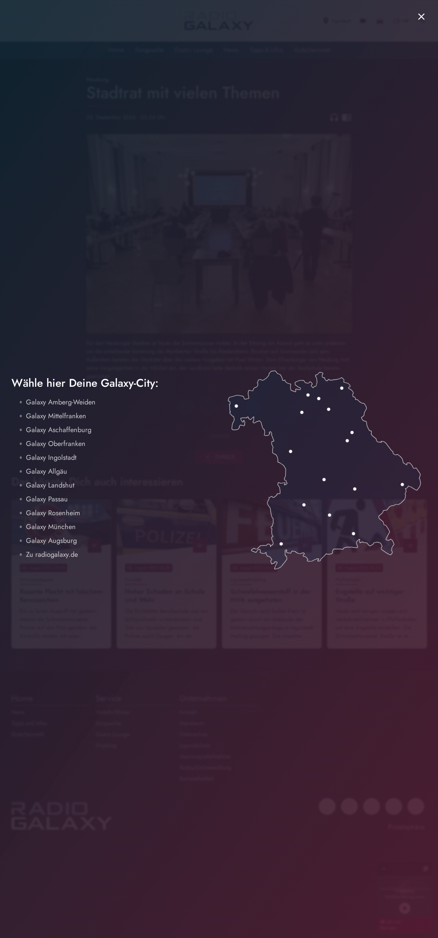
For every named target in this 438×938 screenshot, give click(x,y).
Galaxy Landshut (50, 485)
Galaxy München (51, 527)
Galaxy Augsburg (51, 541)
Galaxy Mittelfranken (56, 416)
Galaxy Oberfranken (56, 444)
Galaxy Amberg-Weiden (61, 402)
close (421, 16)
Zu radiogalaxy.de (52, 555)
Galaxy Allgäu (46, 471)
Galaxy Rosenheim (53, 513)
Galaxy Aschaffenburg (58, 430)
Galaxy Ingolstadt (51, 458)
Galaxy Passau (47, 499)
